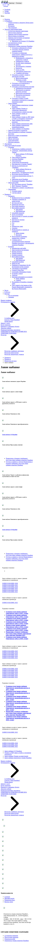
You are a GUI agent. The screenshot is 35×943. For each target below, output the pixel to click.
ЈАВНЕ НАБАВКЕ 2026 (10, 583)
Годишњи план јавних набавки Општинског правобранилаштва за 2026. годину (18, 718)
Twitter (6, 11)
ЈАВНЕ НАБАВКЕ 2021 (10, 592)
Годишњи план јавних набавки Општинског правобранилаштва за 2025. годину (18, 708)
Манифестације (9, 898)
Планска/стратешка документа (10, 330)
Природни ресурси (10, 361)
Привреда (7, 357)
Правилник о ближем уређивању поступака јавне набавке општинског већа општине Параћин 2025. (18, 633)
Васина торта (8, 902)
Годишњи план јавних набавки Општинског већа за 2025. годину (17, 629)
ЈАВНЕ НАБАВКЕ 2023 (10, 588)
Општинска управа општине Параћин (16, 940)
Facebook (7, 9)
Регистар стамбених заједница (14, 351)
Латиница (18, 3)
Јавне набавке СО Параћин (9, 434)
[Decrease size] (8, 5)
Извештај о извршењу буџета (10, 326)
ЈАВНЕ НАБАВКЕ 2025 (10, 585)
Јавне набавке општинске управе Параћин (18, 758)
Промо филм (8, 321)
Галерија (7, 897)
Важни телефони (6, 300)
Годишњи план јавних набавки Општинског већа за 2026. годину (17, 637)
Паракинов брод (9, 900)
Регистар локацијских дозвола (14, 354)
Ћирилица (11, 3)
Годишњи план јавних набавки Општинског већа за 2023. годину (17, 619)
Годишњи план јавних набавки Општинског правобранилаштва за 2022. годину (18, 692)
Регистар (3, 335)
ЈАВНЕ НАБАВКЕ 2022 (10, 590)
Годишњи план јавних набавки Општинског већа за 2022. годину (17, 616)
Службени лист (9, 318)
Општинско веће (9, 939)
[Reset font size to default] (6, 6)
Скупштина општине (11, 935)
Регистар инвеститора (11, 352)
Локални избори (6, 328)
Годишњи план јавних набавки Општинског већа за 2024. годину (17, 622)
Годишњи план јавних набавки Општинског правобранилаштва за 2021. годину (18, 687)
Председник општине (11, 937)
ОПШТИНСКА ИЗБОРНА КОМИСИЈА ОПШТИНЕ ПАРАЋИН (14, 332)
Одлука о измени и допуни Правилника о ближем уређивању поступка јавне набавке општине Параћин (19, 463)
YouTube (7, 13)
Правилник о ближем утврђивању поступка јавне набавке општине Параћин (19, 459)
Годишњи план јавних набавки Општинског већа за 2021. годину (17, 612)
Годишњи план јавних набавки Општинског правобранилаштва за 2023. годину (18, 698)
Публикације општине (8, 302)
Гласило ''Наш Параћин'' (12, 320)
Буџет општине (6, 325)
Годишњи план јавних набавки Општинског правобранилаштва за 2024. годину (18, 703)
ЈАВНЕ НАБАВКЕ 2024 (10, 586)
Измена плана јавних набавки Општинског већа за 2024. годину (17, 626)
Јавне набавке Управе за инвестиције (16, 756)
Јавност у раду (5, 323)
